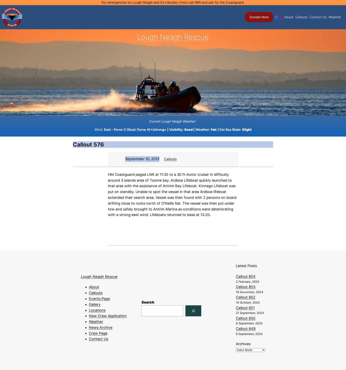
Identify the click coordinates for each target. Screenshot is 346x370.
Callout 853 (245, 287)
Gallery (95, 304)
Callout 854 (245, 276)
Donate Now (259, 17)
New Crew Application (108, 316)
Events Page (99, 299)
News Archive (100, 327)
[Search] (193, 310)
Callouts (170, 159)
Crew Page (98, 333)
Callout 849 (245, 329)
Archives (243, 344)
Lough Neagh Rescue (173, 37)
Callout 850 (245, 318)
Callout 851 (245, 308)
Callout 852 (245, 297)
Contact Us (98, 339)
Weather (96, 322)
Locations (97, 310)
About (94, 287)
